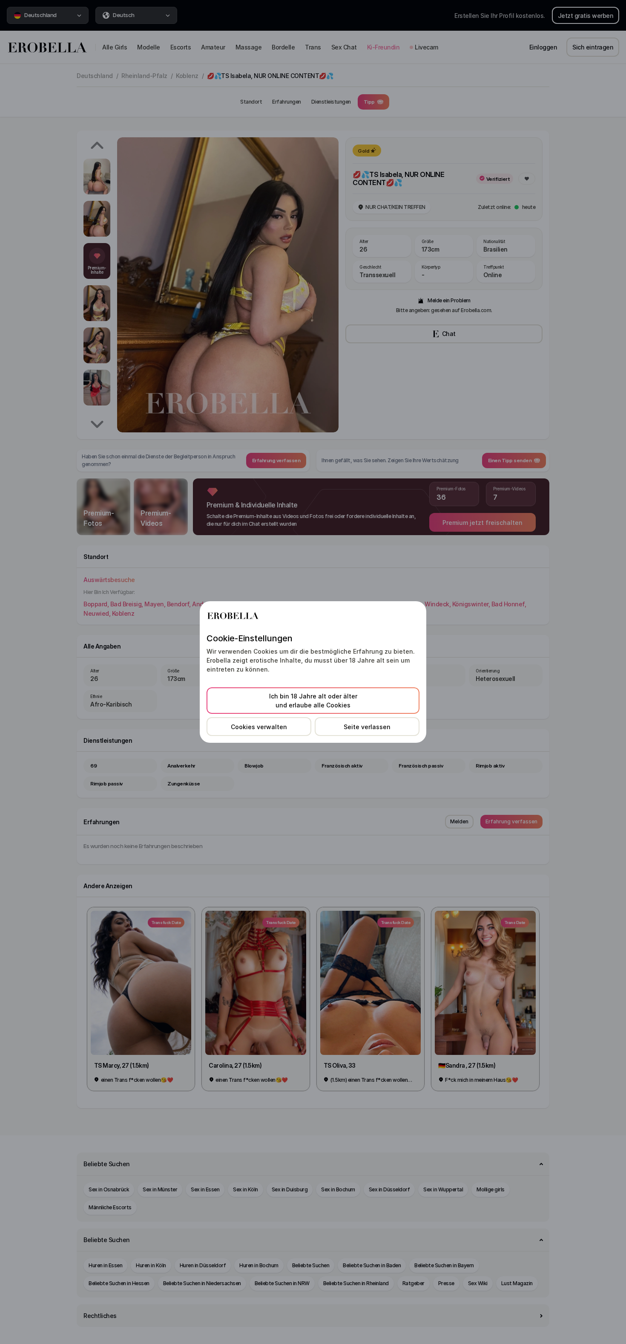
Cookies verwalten (259, 726)
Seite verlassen (367, 726)
